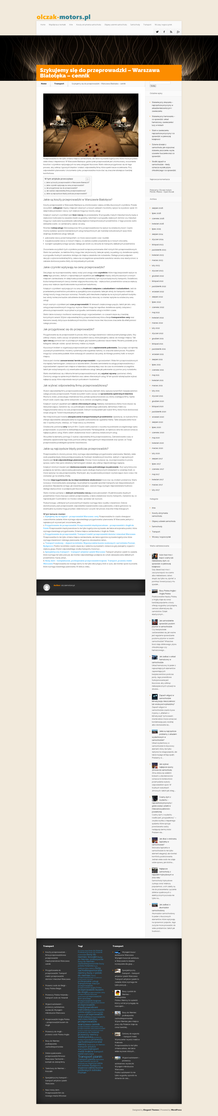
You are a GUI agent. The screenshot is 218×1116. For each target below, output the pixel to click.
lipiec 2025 (156, 229)
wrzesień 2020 (158, 417)
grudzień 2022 (158, 276)
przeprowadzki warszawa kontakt (91, 1028)
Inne (71, 24)
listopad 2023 (157, 245)
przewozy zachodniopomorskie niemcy (90, 1042)
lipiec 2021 (156, 365)
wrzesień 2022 (158, 292)
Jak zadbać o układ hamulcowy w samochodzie (164, 659)
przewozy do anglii (97, 1030)
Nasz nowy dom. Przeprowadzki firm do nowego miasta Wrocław (55, 1093)
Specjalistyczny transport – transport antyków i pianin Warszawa (75, 552)
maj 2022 (156, 312)
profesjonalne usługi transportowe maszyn (89, 982)
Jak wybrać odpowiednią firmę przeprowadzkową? (66, 191)
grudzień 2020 (158, 401)
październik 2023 (159, 250)
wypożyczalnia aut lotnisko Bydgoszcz (90, 1064)
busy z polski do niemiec (90, 974)
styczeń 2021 (157, 396)
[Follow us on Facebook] (164, 32)
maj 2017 (155, 474)
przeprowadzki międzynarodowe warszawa (88, 1007)
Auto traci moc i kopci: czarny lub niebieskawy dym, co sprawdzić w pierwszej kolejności (162, 561)
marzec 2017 (157, 485)
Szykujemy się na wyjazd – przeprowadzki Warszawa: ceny (72, 516)
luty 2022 (156, 328)
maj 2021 (155, 375)
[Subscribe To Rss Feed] (171, 32)
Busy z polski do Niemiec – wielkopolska (125, 994)
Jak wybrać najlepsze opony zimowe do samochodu (162, 767)
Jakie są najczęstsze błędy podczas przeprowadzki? (66, 194)
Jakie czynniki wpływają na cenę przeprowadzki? (65, 185)
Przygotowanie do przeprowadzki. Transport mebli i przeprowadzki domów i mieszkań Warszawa (90, 534)
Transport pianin (90, 1057)
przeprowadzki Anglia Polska (89, 988)
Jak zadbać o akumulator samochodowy (161, 908)
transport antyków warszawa (87, 1047)
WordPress (176, 1110)
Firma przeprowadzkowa (87, 977)
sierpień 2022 (157, 297)
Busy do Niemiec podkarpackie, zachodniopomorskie (54, 1044)
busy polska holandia (91, 964)
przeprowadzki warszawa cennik (89, 1023)
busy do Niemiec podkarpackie (90, 958)
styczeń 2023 (157, 271)
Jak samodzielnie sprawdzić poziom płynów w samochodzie (163, 624)
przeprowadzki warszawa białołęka (91, 1018)
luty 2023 (156, 265)
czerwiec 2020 (158, 432)
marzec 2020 (157, 448)
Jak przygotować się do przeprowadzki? (62, 188)
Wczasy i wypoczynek (163, 24)
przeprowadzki (85, 985)
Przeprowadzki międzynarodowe (91, 1003)
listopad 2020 (158, 406)
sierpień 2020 (157, 422)
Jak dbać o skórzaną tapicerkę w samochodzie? (164, 842)
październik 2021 (159, 349)
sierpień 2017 (157, 459)
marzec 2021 (157, 385)
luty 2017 (156, 490)
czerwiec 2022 (158, 307)
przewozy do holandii (88, 1032)
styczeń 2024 (157, 239)
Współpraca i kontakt (57, 24)
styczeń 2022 (157, 333)
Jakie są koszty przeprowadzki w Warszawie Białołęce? (67, 182)
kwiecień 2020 (158, 443)
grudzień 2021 (158, 339)
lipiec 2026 (156, 213)
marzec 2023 (157, 260)
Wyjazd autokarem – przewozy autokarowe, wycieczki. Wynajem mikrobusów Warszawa (127, 1064)
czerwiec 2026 (158, 218)
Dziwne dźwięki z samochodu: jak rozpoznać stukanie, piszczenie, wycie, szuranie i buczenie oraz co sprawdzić (163, 150)
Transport (147, 24)
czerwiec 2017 (158, 469)
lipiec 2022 (156, 302)
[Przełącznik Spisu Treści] (86, 179)
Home (42, 24)
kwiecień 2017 (158, 479)
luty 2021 (156, 391)
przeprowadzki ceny (96, 993)
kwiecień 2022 (158, 318)
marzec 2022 (157, 323)
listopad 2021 (157, 344)
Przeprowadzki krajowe (89, 1000)
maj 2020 (156, 438)
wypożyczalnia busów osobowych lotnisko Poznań (90, 1070)
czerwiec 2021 (158, 370)
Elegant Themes (151, 1110)
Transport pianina (86, 1059)
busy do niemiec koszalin (87, 955)
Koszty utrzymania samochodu (88, 24)
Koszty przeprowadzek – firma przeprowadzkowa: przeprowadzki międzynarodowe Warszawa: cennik (57, 958)
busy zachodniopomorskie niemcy (90, 970)
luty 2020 (156, 453)
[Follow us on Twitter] (157, 32)
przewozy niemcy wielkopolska (88, 1035)
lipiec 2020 (156, 427)
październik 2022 (159, 286)
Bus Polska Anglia (83, 950)
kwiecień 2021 (158, 380)
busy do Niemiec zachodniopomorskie (88, 962)
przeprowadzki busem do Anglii (91, 991)
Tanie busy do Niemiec (96, 1045)
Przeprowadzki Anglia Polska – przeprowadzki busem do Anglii (57, 1022)
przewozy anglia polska (85, 1030)
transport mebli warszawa (90, 1052)
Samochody (135, 24)
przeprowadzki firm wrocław (89, 997)
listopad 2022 (157, 281)
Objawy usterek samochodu (115, 24)
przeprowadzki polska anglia (91, 1011)
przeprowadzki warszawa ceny (90, 1027)
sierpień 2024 (157, 234)
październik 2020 (159, 412)
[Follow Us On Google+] (178, 32)
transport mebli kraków (88, 1050)
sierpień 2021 (157, 359)
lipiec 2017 (156, 464)
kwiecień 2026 (158, 224)
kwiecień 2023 (158, 255)
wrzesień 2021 (158, 354)
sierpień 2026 (157, 208)
